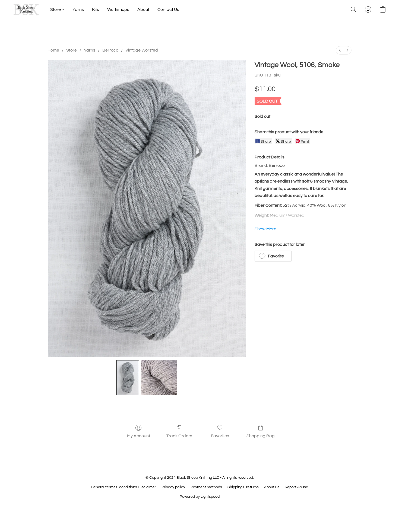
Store (56, 9)
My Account (138, 436)
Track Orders (179, 436)
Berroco (110, 50)
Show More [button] (265, 229)
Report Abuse (296, 487)
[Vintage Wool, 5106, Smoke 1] (159, 377)
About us (271, 487)
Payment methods (206, 487)
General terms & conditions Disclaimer (123, 487)
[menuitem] (340, 50)
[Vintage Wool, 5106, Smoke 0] (127, 377)
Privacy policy (173, 487)
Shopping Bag (260, 436)
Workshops (118, 9)
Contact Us (168, 9)
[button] (26, 9)
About (143, 9)
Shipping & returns (243, 487)
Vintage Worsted (141, 50)
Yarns (78, 9)
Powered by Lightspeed (200, 497)
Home (53, 50)
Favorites (220, 436)
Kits (95, 9)
